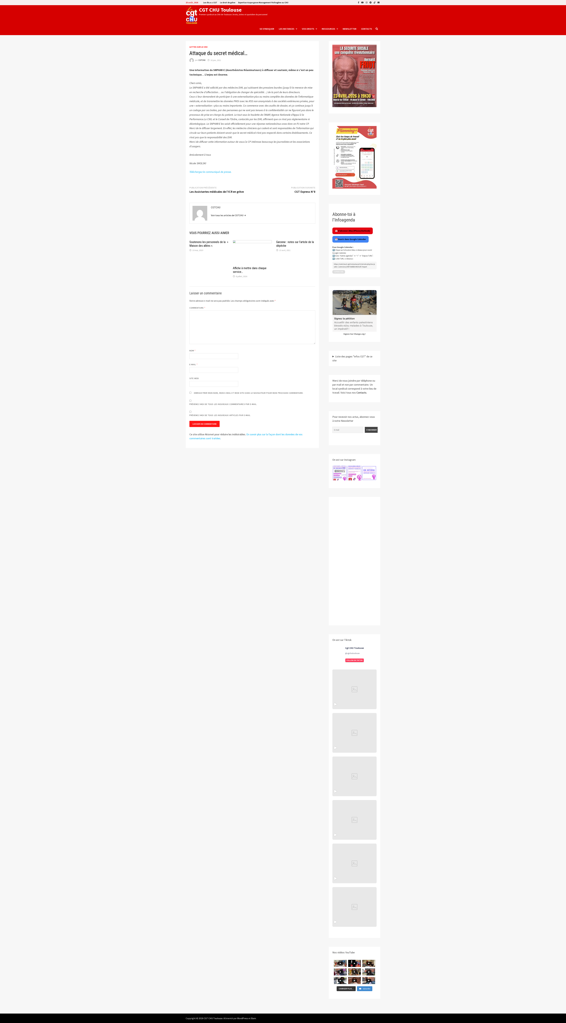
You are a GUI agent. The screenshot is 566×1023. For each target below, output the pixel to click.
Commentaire (197, 307)
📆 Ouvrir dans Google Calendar (350, 239)
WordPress (242, 1018)
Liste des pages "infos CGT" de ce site (352, 358)
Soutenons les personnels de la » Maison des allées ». (208, 243)
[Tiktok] (375, 2)
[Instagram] (367, 2)
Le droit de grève (227, 2)
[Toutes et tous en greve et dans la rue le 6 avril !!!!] (354, 733)
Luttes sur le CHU (198, 47)
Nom (192, 350)
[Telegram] (371, 2)
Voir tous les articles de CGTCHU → (228, 215)
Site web (194, 378)
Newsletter (349, 28)
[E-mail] (378, 2)
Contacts (366, 28)
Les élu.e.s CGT (210, 2)
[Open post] (354, 820)
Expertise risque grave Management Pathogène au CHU (263, 2)
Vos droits (308, 28)
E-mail (193, 364)
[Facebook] (359, 2)
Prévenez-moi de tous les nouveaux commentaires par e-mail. (223, 404)
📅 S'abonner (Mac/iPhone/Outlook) (352, 230)
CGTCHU (201, 60)
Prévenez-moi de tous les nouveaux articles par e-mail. (220, 415)
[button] (339, 473)
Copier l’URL (339, 272)
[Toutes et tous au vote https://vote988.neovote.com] (354, 907)
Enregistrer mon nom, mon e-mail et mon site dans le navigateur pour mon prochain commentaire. (248, 393)
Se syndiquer (267, 28)
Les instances (286, 28)
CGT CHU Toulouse (220, 9)
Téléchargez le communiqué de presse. (210, 172)
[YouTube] (363, 2)
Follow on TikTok (355, 660)
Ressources (328, 28)
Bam (253, 1018)
